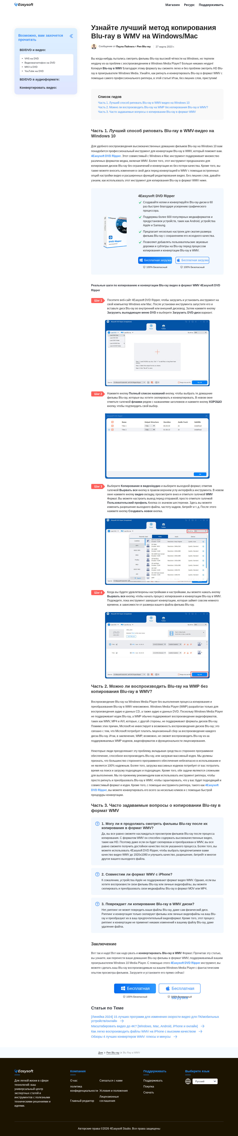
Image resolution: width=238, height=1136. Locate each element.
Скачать (148, 1092)
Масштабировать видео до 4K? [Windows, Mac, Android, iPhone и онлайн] (144, 1026)
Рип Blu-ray (144, 46)
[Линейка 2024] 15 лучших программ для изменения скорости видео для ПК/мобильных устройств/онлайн (155, 1019)
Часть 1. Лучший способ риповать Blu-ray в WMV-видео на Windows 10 (144, 102)
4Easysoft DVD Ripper (106, 156)
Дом (100, 1052)
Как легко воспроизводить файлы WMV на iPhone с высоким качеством (143, 1031)
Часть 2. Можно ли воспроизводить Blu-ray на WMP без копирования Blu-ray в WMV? (153, 107)
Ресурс (189, 5)
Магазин (172, 5)
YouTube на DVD (34, 71)
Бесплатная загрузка (157, 260)
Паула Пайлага (125, 46)
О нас (74, 1080)
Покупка (148, 1086)
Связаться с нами (110, 1080)
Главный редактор (82, 1100)
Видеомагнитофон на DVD (40, 62)
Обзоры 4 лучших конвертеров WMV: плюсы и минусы (131, 1036)
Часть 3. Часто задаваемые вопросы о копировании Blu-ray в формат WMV (147, 111)
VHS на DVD (32, 58)
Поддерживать (211, 5)
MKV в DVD (31, 66)
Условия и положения (113, 1090)
